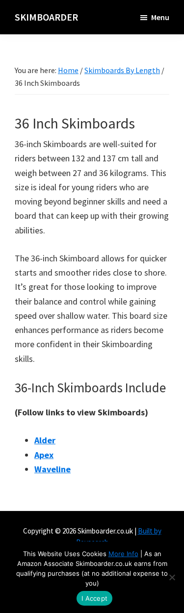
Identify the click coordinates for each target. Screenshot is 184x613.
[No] (172, 577)
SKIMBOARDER (46, 17)
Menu (160, 17)
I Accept (94, 598)
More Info (123, 554)
